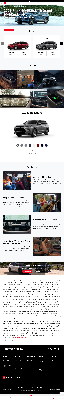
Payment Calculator (19, 365)
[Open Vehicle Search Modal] (32, 398)
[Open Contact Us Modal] (53, 398)
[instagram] (51, 348)
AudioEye (39, 390)
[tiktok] (58, 348)
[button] (61, 43)
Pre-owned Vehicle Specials (43, 364)
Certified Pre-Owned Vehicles (7, 366)
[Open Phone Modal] (52, 3)
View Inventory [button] (27, 271)
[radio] (18, 145)
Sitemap (34, 387)
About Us (53, 360)
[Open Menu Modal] (1, 3)
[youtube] (55, 348)
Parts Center (29, 365)
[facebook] (47, 348)
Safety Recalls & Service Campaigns (27, 390)
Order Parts (29, 368)
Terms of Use (40, 387)
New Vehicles (6, 360)
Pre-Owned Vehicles (7, 363)
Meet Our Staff (54, 365)
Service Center (30, 360)
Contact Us (53, 363)
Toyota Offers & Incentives (42, 370)
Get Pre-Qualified (19, 363)
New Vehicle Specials (43, 361)
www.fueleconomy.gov (20, 337)
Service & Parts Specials (44, 367)
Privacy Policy (21, 387)
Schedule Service (30, 363)
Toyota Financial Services (18, 369)
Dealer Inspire (58, 389)
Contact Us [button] (37, 271)
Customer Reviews (55, 368)
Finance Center (18, 360)
